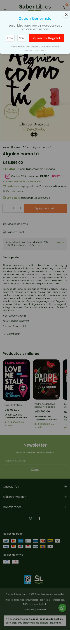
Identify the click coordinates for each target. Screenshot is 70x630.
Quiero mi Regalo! (46, 38)
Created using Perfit (35, 50)
